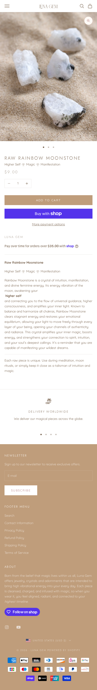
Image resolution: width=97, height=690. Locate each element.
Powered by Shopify (64, 650)
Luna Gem (14, 237)
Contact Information (19, 523)
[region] (48, 412)
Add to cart (48, 200)
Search (9, 516)
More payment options (48, 224)
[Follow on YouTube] (18, 627)
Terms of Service (17, 553)
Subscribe (21, 490)
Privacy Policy (14, 530)
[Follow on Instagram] (7, 627)
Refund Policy (14, 538)
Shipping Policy (15, 545)
